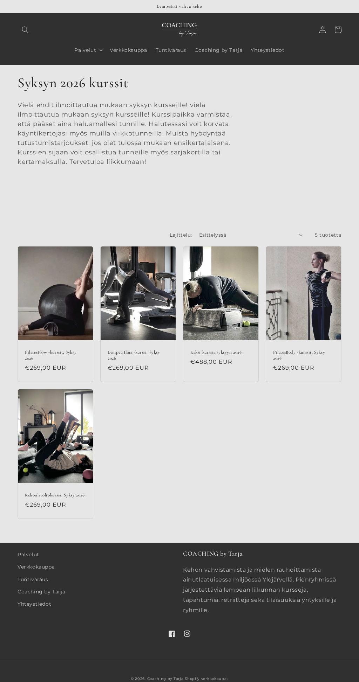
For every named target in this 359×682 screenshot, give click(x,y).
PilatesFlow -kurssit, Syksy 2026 (50, 355)
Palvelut (28, 554)
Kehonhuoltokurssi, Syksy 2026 (54, 495)
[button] (25, 29)
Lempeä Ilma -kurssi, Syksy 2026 (134, 355)
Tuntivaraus (33, 579)
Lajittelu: (181, 235)
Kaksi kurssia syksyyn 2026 (216, 352)
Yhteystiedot (34, 604)
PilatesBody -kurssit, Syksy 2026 (299, 355)
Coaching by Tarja (41, 592)
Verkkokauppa (36, 567)
